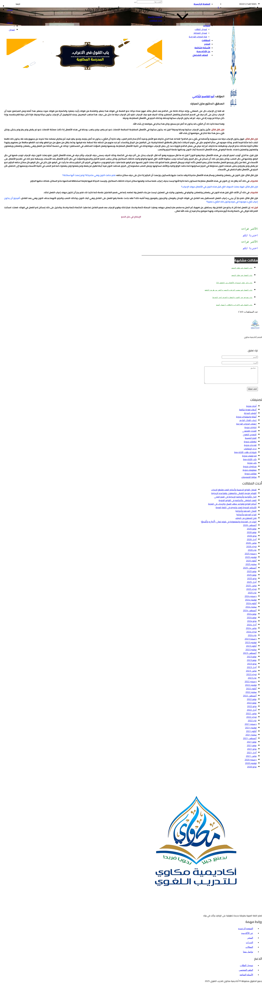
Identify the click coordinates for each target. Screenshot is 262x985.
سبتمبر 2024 (251, 607)
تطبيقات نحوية (250, 441)
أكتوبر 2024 (251, 603)
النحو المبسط (251, 438)
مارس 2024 (251, 628)
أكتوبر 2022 (251, 688)
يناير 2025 (252, 593)
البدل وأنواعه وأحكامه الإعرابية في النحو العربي (235, 497)
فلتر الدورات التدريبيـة (198, 37)
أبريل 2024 (252, 625)
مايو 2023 (252, 664)
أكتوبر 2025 (251, 561)
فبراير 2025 (251, 589)
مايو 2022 (252, 706)
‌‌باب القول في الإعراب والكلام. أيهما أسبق (234, 305)
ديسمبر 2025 (251, 554)
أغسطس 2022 (250, 696)
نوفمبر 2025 (251, 557)
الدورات (206, 25)
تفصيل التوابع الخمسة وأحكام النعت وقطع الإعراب (234, 490)
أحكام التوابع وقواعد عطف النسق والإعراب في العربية (232, 504)
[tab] (131, 229)
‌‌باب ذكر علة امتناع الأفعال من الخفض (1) (234, 283)
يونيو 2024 (252, 617)
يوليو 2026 (252, 529)
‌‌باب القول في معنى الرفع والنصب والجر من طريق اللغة (228, 290)
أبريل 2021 (252, 752)
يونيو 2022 (252, 703)
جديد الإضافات (250, 449)
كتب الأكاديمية (250, 459)
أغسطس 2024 (250, 610)
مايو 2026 (252, 536)
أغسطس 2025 (250, 568)
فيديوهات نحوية (249, 456)
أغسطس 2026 (250, 525)
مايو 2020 (252, 767)
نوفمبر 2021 (251, 728)
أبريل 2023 (252, 667)
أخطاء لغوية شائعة (248, 410)
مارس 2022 (251, 713)
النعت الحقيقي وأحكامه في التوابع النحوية (238, 500)
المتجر (207, 44)
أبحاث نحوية (251, 406)
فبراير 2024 (251, 632)
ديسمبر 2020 (251, 760)
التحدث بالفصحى (249, 431)
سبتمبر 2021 (251, 735)
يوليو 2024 (252, 614)
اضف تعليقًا (252, 389)
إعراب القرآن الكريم (248, 420)
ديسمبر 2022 (251, 681)
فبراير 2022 (251, 717)
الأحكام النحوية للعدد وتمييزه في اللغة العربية (236, 507)
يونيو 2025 (252, 575)
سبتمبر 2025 (251, 564)
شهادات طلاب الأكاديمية (245, 452)
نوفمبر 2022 (251, 685)
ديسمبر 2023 (251, 639)
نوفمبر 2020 (251, 763)
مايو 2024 (252, 621)
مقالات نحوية (251, 473)
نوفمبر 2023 (251, 642)
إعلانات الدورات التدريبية (246, 424)
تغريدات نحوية (250, 445)
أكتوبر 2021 (251, 731)
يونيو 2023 (252, 660)
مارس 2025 (251, 585)
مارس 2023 (251, 671)
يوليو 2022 (252, 699)
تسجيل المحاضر (200, 33)
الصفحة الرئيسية (202, 4)
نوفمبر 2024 (251, 600)
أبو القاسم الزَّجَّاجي (203, 96)
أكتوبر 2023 (251, 646)
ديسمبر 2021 (251, 724)
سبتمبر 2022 (251, 692)
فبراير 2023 (251, 674)
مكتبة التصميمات (249, 477)
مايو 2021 (252, 749)
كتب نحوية (252, 463)
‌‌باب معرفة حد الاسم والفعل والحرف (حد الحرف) (232, 297)
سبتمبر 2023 (251, 649)
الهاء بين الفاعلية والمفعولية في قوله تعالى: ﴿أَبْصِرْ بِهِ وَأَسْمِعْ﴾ (229, 522)
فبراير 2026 (251, 546)
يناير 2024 (252, 635)
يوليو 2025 (252, 571)
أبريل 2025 (252, 582)
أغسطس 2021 (250, 738)
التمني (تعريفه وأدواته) (246, 511)
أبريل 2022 (252, 710)
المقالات (206, 40)
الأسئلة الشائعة (202, 48)
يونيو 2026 (252, 532)
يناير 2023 (252, 678)
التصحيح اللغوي (250, 434)
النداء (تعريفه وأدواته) (246, 514)
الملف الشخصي (200, 55)
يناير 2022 (252, 720)
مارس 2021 (251, 756)
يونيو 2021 (252, 745)
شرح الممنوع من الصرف (246, 518)
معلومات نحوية (250, 470)
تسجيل (12, 30)
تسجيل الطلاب (246, 965)
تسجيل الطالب (201, 29)
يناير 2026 (252, 550)
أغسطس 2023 (250, 653)
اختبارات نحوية (250, 427)
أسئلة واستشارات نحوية (246, 417)
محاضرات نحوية (250, 466)
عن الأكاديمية (203, 51)
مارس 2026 (251, 543)
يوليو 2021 (252, 742)
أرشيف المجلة (250, 413)
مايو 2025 (252, 578)
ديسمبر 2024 (251, 596)
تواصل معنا (248, 952)
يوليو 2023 (252, 657)
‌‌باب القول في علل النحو (241, 268)
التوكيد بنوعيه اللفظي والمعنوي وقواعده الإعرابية (234, 493)
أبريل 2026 (252, 539)
